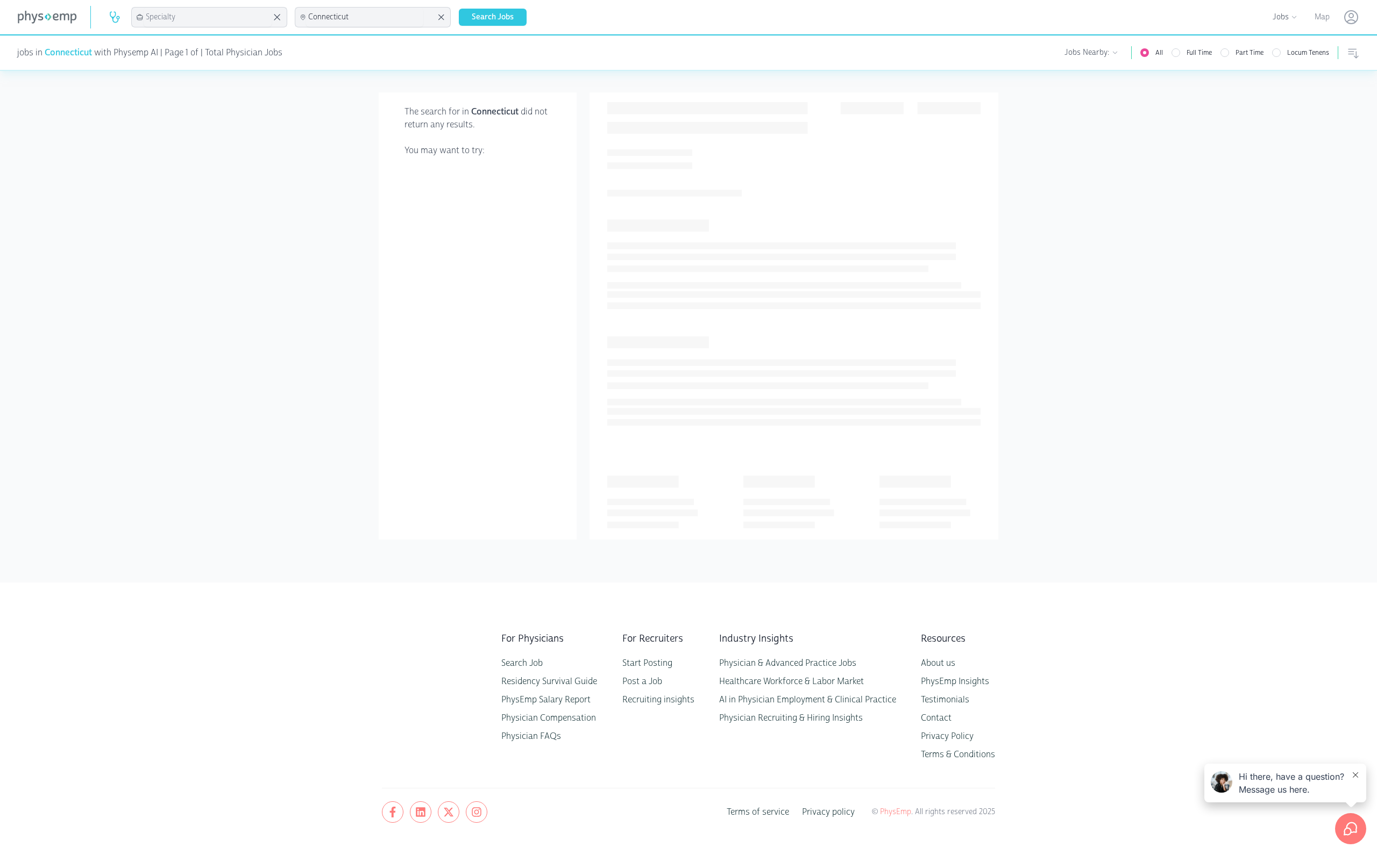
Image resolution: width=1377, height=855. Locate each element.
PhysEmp (895, 812)
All (1159, 52)
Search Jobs (493, 17)
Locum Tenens (1308, 52)
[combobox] (208, 17)
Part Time (1250, 52)
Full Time (1199, 52)
